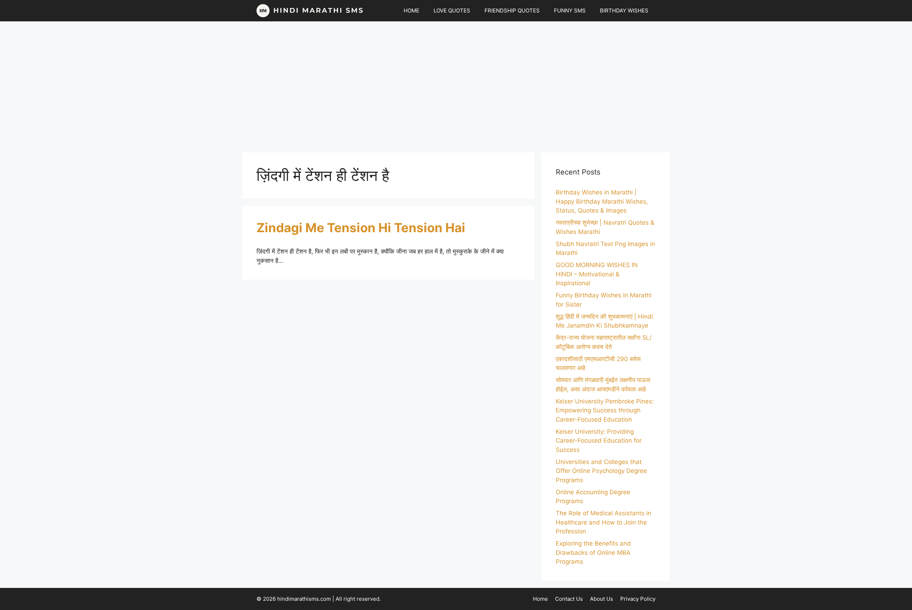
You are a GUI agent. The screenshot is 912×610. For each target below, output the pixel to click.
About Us (601, 598)
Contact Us (569, 598)
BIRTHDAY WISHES (624, 10)
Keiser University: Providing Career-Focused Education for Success (599, 440)
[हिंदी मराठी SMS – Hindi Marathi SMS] (309, 10)
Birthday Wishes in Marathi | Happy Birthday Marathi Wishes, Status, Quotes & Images (602, 201)
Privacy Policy (638, 598)
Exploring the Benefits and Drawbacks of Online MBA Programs (593, 552)
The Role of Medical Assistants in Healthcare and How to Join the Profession (603, 522)
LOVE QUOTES (452, 10)
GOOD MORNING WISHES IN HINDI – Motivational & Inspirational (597, 274)
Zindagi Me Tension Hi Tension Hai (360, 227)
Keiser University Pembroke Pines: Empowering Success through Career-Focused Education (605, 410)
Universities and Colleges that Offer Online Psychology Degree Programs (601, 471)
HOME (411, 10)
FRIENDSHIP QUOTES (512, 10)
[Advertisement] (456, 83)
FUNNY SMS (570, 10)
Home (540, 598)
